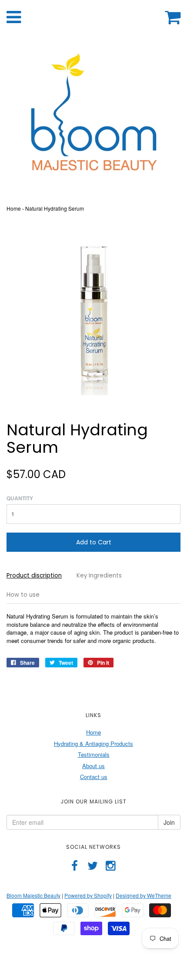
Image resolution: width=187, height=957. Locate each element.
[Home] (93, 116)
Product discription (34, 575)
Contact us (93, 776)
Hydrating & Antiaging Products (93, 743)
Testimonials (94, 754)
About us (93, 766)
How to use (23, 595)
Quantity (20, 498)
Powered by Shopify (88, 895)
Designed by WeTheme (143, 895)
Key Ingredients (99, 575)
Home (14, 208)
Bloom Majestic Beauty (33, 895)
